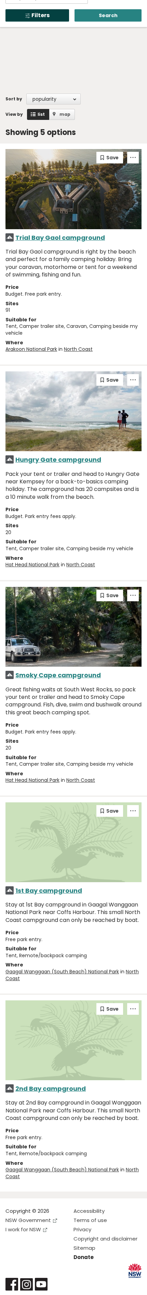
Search (108, 15)
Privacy (82, 1229)
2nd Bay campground (50, 1088)
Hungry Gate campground (58, 459)
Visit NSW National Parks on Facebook (11, 1284)
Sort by (13, 99)
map (64, 114)
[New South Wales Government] (135, 1270)
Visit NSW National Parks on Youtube (41, 1284)
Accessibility (89, 1210)
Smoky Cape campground (58, 675)
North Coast (78, 349)
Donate (84, 1257)
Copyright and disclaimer (105, 1238)
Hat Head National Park (32, 564)
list (41, 114)
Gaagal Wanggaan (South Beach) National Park (62, 971)
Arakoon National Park (31, 349)
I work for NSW (23, 1229)
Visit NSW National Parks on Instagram (26, 1284)
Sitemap (84, 1247)
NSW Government (28, 1220)
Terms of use (90, 1220)
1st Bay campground (48, 890)
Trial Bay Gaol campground (60, 237)
